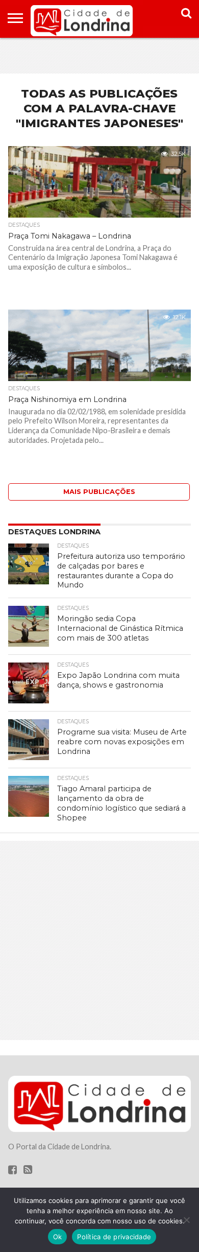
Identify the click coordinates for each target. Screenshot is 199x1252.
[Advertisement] (99, 55)
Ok (57, 1237)
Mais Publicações (99, 491)
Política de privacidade (114, 1237)
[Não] (186, 1220)
